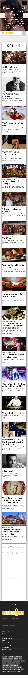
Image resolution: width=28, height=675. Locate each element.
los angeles (9, 661)
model (4, 661)
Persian (18, 663)
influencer (5, 658)
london (22, 661)
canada (4, 663)
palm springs (12, 669)
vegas (20, 658)
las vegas (11, 658)
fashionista (10, 656)
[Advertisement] (15, 39)
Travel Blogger (16, 661)
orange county (6, 665)
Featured (5, 656)
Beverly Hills (5, 667)
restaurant (5, 669)
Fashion (16, 658)
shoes (14, 667)
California (19, 667)
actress (9, 663)
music (13, 663)
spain (12, 671)
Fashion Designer (14, 665)
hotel (8, 671)
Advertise (14, 604)
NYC (10, 667)
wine (22, 669)
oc (15, 671)
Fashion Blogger (18, 656)
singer (18, 671)
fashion (18, 669)
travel (4, 671)
